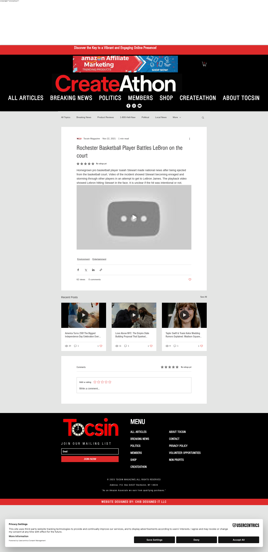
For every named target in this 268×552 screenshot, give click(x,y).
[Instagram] (134, 106)
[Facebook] (128, 106)
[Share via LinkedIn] (93, 269)
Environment (83, 259)
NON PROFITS (176, 460)
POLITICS (135, 446)
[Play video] (134, 217)
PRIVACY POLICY (178, 446)
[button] (204, 64)
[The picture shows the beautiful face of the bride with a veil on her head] (184, 315)
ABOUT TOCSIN (177, 432)
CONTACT (174, 439)
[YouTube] (140, 106)
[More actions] (189, 139)
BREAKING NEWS (139, 439)
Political (145, 117)
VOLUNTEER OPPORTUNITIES (185, 453)
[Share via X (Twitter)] (85, 269)
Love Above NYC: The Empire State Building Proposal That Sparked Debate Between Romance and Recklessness (132, 335)
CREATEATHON (138, 467)
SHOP (133, 460)
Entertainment (99, 259)
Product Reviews (105, 117)
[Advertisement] (134, 23)
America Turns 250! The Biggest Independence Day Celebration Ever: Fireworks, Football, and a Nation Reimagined (82, 335)
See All (203, 297)
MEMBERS (136, 453)
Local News (161, 117)
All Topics (65, 117)
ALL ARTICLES (138, 432)
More (175, 117)
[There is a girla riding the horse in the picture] (83, 315)
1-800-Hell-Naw (127, 117)
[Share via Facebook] (78, 269)
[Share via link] (100, 269)
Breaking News (83, 117)
